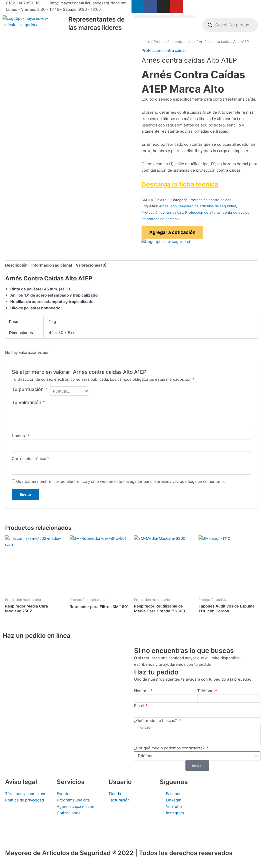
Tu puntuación (29, 389)
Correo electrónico (30, 458)
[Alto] (166, 241)
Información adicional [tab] (51, 265)
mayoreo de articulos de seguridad (207, 206)
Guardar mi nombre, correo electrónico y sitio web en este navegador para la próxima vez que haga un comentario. (120, 481)
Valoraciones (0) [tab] (91, 265)
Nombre (21, 435)
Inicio (146, 42)
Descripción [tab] (16, 265)
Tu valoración (28, 402)
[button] (164, 16)
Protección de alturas (203, 212)
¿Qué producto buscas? (156, 720)
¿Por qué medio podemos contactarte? (170, 748)
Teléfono (205, 690)
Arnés (163, 206)
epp (174, 206)
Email (139, 705)
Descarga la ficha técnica (180, 184)
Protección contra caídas (174, 42)
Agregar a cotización (172, 232)
